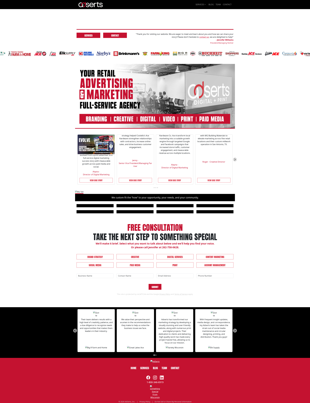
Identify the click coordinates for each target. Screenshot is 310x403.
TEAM (218, 4)
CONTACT (227, 4)
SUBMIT (155, 332)
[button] (88, 43)
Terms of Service (181, 339)
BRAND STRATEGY (95, 302)
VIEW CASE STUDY (96, 225)
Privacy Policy (164, 339)
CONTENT (215, 302)
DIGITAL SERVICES (175, 302)
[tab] (152, 232)
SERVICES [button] (200, 4)
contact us (204, 82)
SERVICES (88, 80)
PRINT (175, 310)
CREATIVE (135, 302)
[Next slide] (235, 205)
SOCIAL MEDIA (95, 310)
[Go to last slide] (75, 376)
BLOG (211, 4)
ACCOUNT (214, 310)
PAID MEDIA (135, 310)
